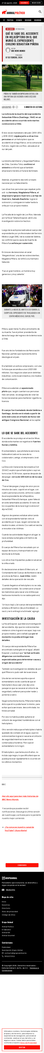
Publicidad (6, 947)
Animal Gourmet (8, 935)
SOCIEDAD (28, 20)
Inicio (4, 901)
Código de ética (8, 915)
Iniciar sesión (36, 3)
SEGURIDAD (38, 20)
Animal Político (8, 927)
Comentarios (22, 865)
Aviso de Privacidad (28, 1043)
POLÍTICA (10, 20)
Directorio (6, 908)
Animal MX (6, 932)
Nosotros (6, 905)
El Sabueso (6, 929)
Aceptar (22, 1047)
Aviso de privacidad (10, 911)
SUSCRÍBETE (24, 3)
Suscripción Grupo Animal (12, 950)
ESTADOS (19, 20)
